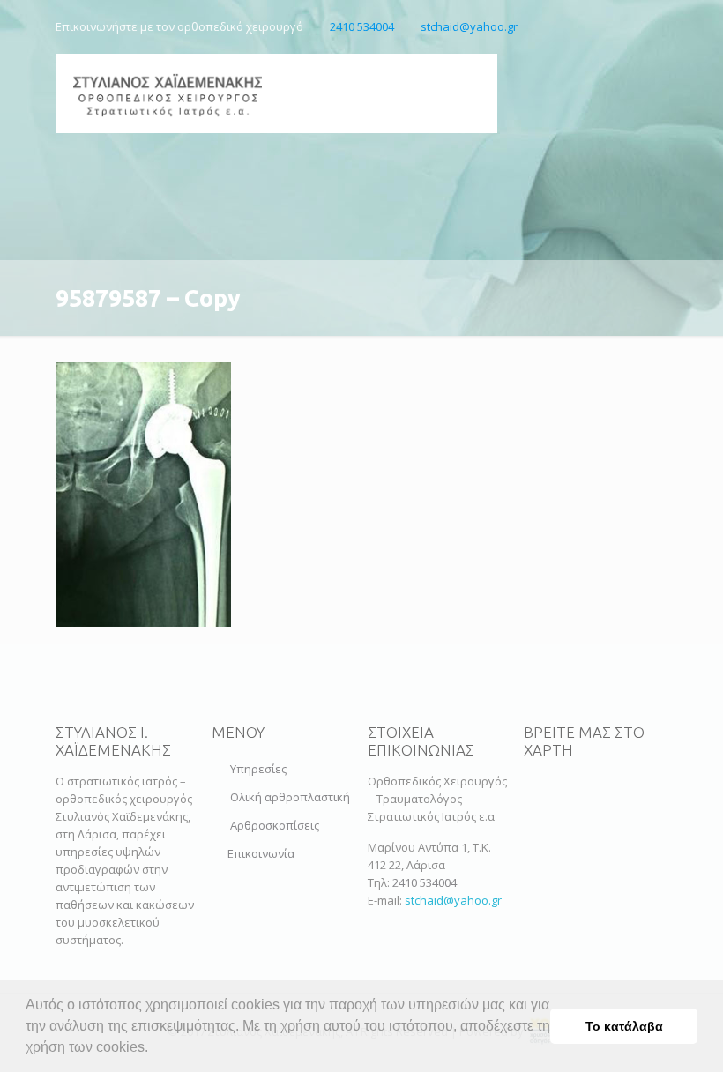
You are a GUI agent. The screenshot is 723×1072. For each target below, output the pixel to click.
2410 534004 (362, 26)
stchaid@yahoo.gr (469, 26)
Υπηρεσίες (258, 769)
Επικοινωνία (260, 853)
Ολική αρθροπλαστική (290, 797)
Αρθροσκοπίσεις (274, 825)
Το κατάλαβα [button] (624, 1026)
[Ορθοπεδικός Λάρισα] (167, 93)
